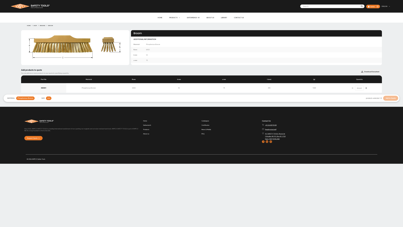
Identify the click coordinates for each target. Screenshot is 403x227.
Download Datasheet (371, 72)
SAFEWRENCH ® (193, 17)
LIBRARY (224, 17)
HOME (160, 17)
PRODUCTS (173, 17)
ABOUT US (210, 17)
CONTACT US (239, 17)
